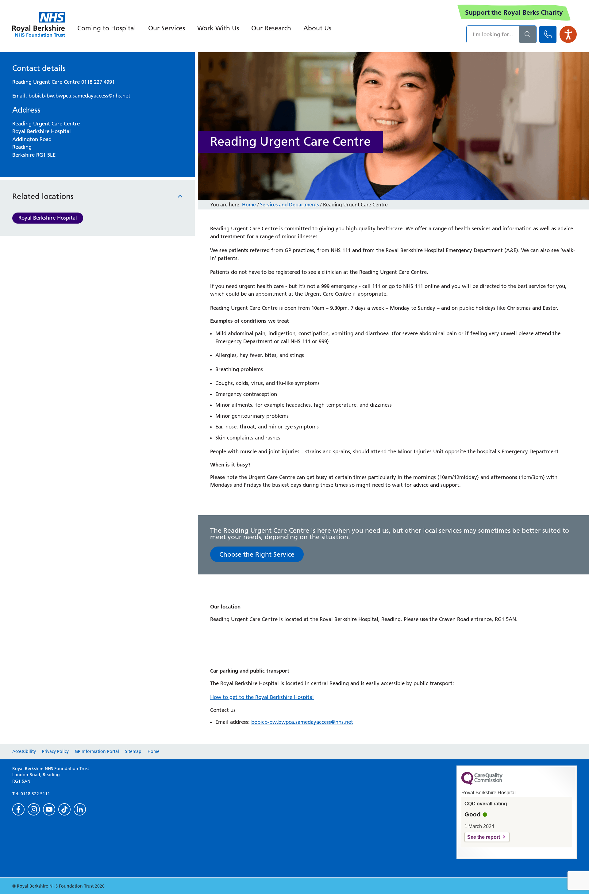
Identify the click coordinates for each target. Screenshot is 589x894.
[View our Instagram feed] (34, 809)
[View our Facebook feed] (18, 809)
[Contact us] (547, 34)
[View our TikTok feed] (64, 809)
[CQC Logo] (481, 783)
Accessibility (24, 751)
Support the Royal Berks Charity (514, 12)
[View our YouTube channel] (49, 809)
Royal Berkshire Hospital (47, 218)
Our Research (271, 28)
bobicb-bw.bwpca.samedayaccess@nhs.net (79, 96)
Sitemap (133, 751)
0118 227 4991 (98, 82)
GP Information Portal (97, 751)
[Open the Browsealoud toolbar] (568, 34)
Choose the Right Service (256, 554)
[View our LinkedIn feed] (80, 809)
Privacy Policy (55, 751)
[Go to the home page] (38, 24)
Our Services (166, 28)
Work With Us (218, 28)
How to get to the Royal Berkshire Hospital (262, 697)
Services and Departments (289, 204)
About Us (317, 28)
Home (249, 204)
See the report (483, 837)
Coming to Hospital (106, 28)
